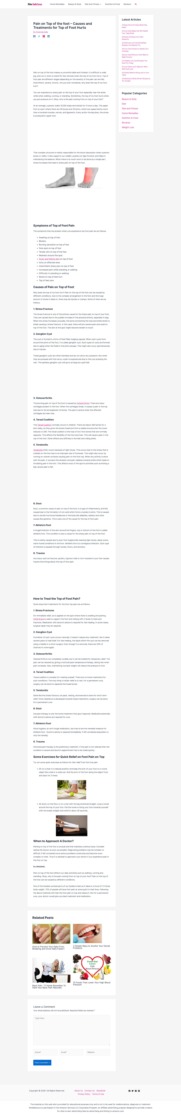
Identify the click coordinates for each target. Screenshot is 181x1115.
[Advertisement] (71, 56)
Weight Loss (128, 127)
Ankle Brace (38, 619)
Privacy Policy (84, 1094)
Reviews (127, 4)
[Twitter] (39, 36)
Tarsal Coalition (44, 425)
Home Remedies (57, 4)
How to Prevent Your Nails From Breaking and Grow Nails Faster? (48, 947)
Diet (124, 104)
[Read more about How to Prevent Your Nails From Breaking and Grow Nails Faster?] (51, 934)
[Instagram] (136, 1091)
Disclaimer (101, 1091)
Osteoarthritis (83, 403)
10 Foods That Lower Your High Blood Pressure (91, 983)
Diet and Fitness (92, 4)
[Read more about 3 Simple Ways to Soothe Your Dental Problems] (87, 933)
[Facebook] (34, 36)
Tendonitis (38, 450)
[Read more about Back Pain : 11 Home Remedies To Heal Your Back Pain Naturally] (51, 968)
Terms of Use (98, 1094)
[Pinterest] (44, 36)
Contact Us (90, 1091)
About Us (78, 1091)
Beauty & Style (74, 4)
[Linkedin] (48, 36)
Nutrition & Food (112, 4)
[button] (100, 4)
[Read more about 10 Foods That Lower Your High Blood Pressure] (92, 967)
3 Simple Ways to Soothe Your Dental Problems (91, 947)
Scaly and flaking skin (49, 259)
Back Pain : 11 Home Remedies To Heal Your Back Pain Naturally (49, 986)
